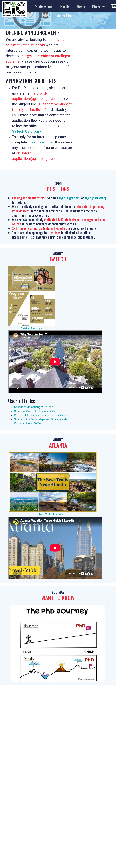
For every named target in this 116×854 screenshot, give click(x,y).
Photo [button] (97, 6)
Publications (43, 6)
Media (81, 6)
